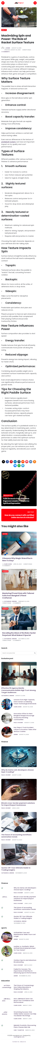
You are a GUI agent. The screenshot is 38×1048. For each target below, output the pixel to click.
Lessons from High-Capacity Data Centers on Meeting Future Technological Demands (25, 702)
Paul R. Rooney (18, 722)
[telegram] (22, 465)
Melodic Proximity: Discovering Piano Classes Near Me (25, 1026)
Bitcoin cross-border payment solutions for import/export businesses (18, 804)
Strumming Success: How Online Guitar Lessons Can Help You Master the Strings (25, 1014)
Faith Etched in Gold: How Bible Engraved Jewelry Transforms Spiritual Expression (16, 500)
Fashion (5, 571)
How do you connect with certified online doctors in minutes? (19, 516)
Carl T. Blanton (19, 1030)
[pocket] (26, 461)
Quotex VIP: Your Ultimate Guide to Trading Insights (15, 869)
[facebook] (7, 461)
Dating (5, 534)
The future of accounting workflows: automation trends (16, 836)
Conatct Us (15, 1042)
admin (8, 48)
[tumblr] (19, 461)
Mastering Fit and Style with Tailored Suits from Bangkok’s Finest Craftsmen (18, 595)
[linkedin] (15, 461)
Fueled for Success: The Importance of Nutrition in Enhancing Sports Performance (25, 971)
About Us (23, 1042)
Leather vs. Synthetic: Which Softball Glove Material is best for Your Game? (25, 948)
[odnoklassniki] (34, 461)
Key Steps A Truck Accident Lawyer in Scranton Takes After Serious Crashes (25, 729)
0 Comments (6, 51)
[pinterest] (11, 461)
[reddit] (22, 461)
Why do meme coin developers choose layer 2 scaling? (17, 771)
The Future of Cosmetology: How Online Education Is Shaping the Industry (24, 987)
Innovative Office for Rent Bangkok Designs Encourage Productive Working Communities (24, 717)
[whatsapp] (19, 465)
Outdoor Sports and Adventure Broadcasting (25, 961)
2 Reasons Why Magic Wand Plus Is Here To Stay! (17, 559)
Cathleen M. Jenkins (10, 601)
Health (4, 30)
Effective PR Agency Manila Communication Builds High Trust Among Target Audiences (18, 690)
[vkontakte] (30, 461)
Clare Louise (8, 564)
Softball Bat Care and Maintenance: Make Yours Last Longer (25, 934)
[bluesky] (15, 465)
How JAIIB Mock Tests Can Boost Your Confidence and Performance (24, 1000)
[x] (3, 461)
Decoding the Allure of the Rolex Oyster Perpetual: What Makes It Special (19, 634)
